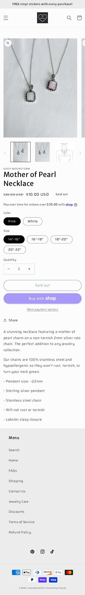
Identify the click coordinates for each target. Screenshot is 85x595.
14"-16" (14, 239)
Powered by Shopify (56, 588)
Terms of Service (22, 521)
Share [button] (13, 320)
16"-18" (37, 239)
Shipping (16, 480)
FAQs (13, 470)
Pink (12, 221)
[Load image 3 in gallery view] (64, 152)
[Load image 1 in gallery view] (20, 152)
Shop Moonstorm (36, 588)
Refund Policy (20, 532)
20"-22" (14, 249)
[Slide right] (80, 153)
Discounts (16, 511)
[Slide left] (5, 153)
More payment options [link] (42, 309)
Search (14, 449)
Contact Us (17, 491)
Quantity (9, 260)
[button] (6, 18)
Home (13, 460)
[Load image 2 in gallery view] (42, 152)
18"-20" (61, 239)
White (33, 221)
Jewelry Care (19, 501)
